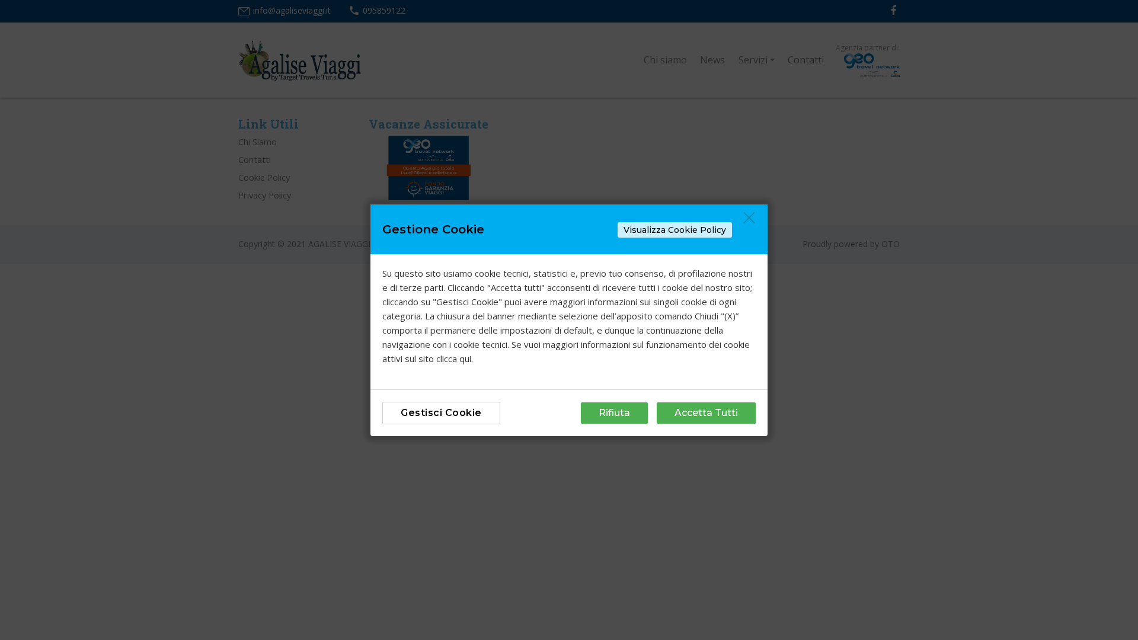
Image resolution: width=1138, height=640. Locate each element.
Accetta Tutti (706, 412)
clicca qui (453, 358)
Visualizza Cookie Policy (675, 230)
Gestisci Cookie (441, 412)
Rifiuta (614, 412)
